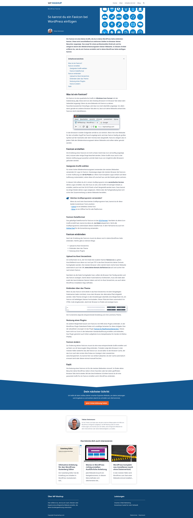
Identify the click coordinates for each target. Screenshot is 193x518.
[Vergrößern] (124, 307)
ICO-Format (103, 220)
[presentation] (69, 453)
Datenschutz (133, 515)
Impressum (142, 515)
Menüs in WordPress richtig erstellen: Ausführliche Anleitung (96, 467)
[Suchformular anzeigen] (143, 3)
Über (121, 3)
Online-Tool (70, 228)
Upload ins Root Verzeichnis (79, 76)
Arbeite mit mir (130, 3)
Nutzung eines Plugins (77, 81)
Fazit (69, 86)
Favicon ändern (75, 84)
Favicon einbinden (74, 73)
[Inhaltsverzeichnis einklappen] (124, 59)
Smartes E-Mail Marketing (122, 503)
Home (115, 3)
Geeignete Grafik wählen (78, 68)
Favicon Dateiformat (77, 71)
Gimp (73, 209)
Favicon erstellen (74, 66)
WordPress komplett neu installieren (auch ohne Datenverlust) (123, 467)
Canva (73, 207)
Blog (139, 3)
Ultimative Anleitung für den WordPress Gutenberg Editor (68, 467)
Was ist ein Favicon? (75, 63)
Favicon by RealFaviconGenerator (106, 329)
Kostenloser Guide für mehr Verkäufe (126, 505)
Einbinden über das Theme (79, 79)
